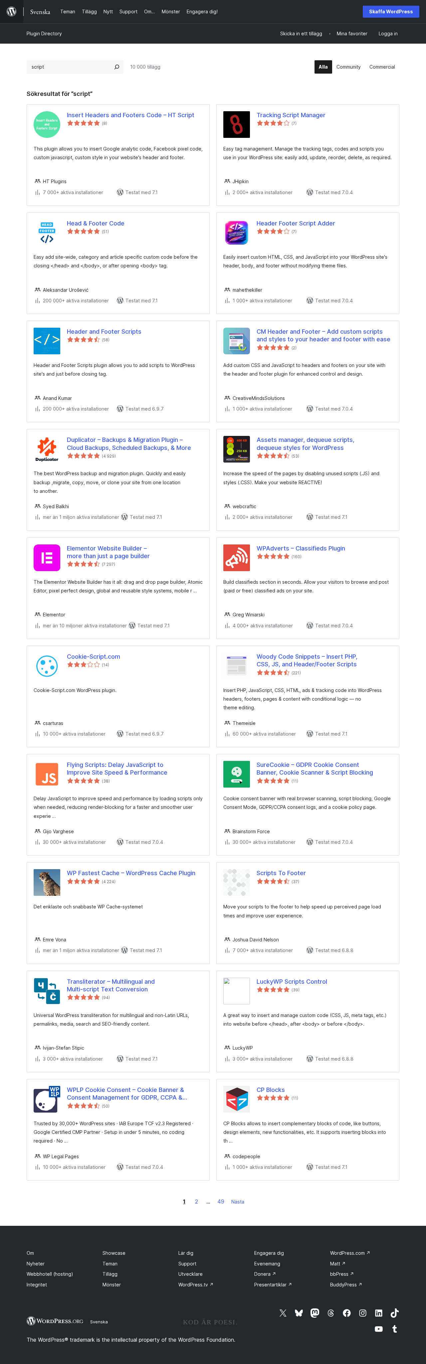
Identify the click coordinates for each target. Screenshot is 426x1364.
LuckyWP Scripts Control (292, 981)
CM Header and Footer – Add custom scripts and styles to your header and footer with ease (323, 335)
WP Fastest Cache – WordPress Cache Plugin (131, 872)
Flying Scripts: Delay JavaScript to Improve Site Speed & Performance (117, 768)
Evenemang (267, 1263)
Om (30, 1253)
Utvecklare (190, 1274)
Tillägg (110, 1274)
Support (187, 1263)
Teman (110, 1263)
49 (220, 1201)
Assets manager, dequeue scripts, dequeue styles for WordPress (305, 443)
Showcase (114, 1253)
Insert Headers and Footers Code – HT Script (130, 115)
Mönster (112, 1284)
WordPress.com (350, 1253)
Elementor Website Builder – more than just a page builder (108, 552)
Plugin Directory (44, 33)
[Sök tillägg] (116, 67)
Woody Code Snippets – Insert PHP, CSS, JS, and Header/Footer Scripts (307, 660)
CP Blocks (271, 1089)
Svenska (99, 1321)
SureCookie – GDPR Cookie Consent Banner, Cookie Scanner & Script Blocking (315, 768)
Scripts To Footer (281, 872)
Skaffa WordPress (391, 11)
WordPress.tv (196, 1284)
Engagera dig (269, 1253)
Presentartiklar (273, 1284)
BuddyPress (346, 1284)
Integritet (37, 1284)
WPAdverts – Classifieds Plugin (301, 548)
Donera (265, 1274)
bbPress (342, 1274)
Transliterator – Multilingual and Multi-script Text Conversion (111, 985)
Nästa (237, 1201)
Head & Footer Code (95, 223)
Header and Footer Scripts (104, 331)
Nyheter (36, 1263)
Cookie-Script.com (93, 656)
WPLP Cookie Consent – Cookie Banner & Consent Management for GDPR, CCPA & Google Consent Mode (125, 1094)
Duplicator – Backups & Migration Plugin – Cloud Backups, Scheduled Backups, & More (129, 443)
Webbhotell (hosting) (50, 1274)
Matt (338, 1263)
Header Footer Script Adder (296, 223)
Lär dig (185, 1253)
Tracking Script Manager (291, 115)
